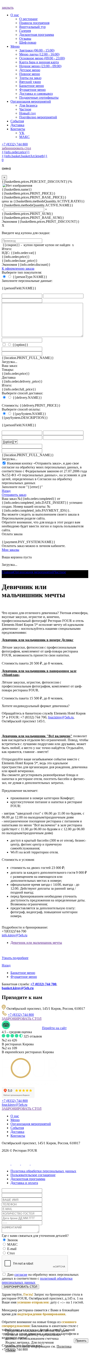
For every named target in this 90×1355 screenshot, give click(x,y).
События (17, 1128)
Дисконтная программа (27, 1179)
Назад (6, 491)
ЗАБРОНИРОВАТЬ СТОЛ (22, 1018)
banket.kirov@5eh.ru (18, 988)
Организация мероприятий (34, 572)
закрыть (8, 7)
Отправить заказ (14, 495)
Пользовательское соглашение (32, 1175)
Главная (8, 572)
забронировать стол (16, 148)
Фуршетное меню (23, 977)
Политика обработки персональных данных (43, 1171)
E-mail (11, 1249)
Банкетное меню (22, 973)
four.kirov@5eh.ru (61, 717)
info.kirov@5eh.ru (14, 935)
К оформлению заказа (18, 268)
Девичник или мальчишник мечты (36, 942)
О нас (14, 1116)
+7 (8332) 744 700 (43, 984)
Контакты (17, 1136)
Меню (15, 1120)
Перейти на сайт (54, 1028)
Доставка (17, 1132)
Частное (60, 572)
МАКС (12, 1244)
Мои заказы (10, 550)
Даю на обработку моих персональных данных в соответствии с (40, 1278)
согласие (20, 1274)
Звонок (12, 1240)
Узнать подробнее (15, 958)
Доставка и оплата (24, 1183)
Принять (81, 1340)
